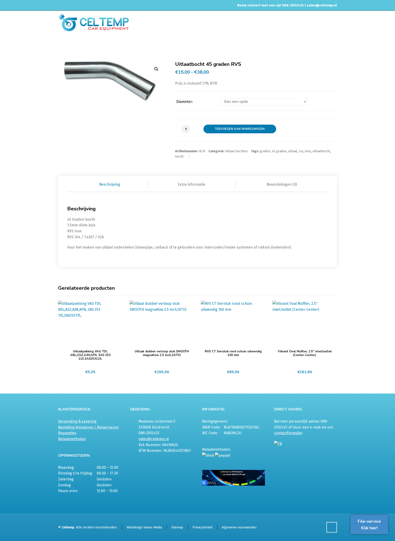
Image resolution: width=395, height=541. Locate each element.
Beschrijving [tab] (109, 184)
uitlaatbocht (321, 151)
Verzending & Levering (77, 421)
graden (265, 151)
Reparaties (67, 433)
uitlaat (292, 151)
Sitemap (177, 527)
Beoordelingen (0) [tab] (282, 184)
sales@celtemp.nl (322, 5)
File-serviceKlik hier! (369, 525)
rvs (301, 151)
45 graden (279, 151)
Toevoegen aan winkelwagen (240, 129)
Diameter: (184, 102)
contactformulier (288, 433)
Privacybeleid (202, 527)
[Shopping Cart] (334, 45)
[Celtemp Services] (93, 22)
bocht (179, 156)
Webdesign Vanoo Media (144, 527)
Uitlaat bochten (282, 44)
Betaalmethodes (72, 439)
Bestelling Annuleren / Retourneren (88, 427)
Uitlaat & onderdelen (251, 44)
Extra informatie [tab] (191, 184)
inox (308, 151)
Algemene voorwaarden (239, 527)
